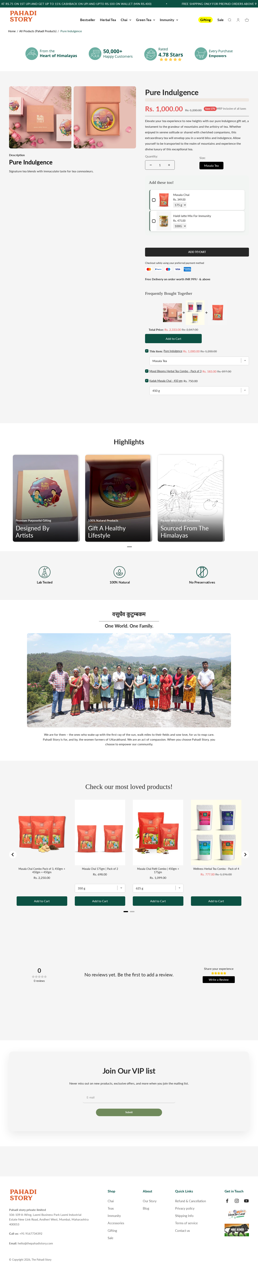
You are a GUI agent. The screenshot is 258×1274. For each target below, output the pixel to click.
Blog (146, 1208)
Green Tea (143, 20)
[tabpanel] (47, 498)
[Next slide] (245, 854)
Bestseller (87, 20)
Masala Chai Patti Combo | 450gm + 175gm (158, 870)
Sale (220, 20)
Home (12, 31)
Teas (111, 1208)
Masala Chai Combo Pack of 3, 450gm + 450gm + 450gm (42, 870)
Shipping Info (184, 1216)
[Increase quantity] (169, 165)
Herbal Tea (108, 20)
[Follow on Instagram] (236, 1200)
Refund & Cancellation (190, 1201)
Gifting (205, 20)
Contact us (182, 1231)
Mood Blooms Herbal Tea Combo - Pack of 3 (175, 371)
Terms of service (186, 1223)
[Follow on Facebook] (227, 1200)
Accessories (116, 1223)
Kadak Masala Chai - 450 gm (166, 380)
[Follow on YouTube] (246, 1200)
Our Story (150, 1201)
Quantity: (151, 156)
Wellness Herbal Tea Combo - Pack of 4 (216, 868)
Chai (124, 20)
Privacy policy (185, 1208)
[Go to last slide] (13, 854)
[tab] (129, 546)
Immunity (167, 20)
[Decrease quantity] (150, 165)
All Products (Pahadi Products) (37, 31)
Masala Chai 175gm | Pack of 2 (100, 868)
